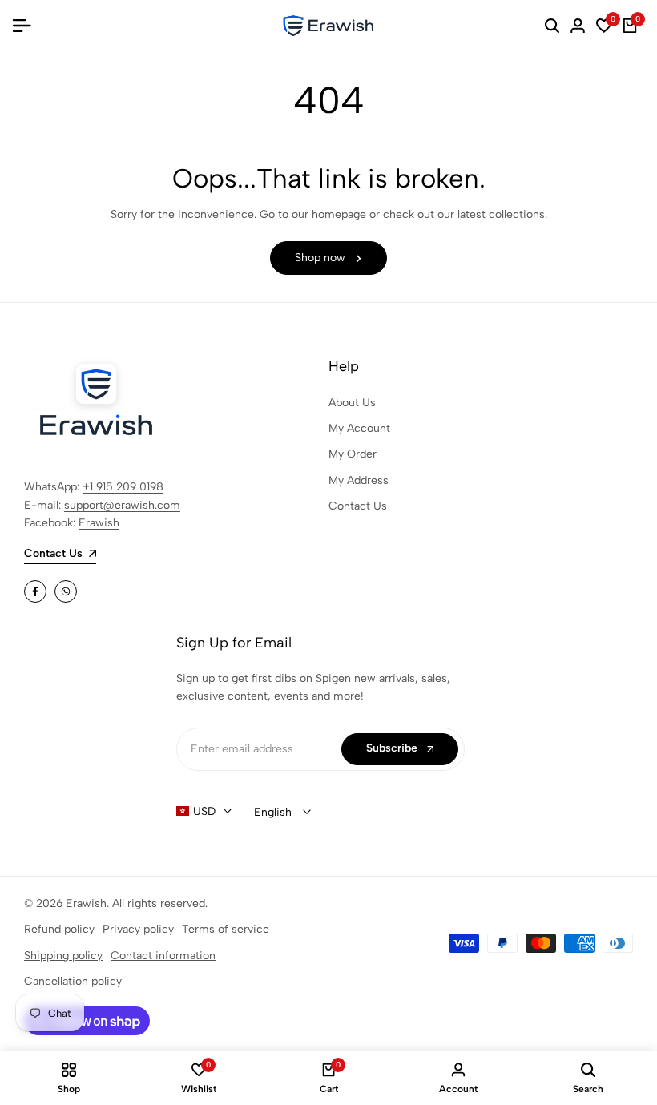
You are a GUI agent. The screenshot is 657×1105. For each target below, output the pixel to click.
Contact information (163, 955)
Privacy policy (138, 929)
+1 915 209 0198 (123, 487)
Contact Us (357, 506)
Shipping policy (63, 955)
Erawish (99, 523)
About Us (352, 402)
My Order (352, 454)
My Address (358, 480)
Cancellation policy (73, 981)
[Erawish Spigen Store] (328, 25)
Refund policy (59, 929)
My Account (359, 428)
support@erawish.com (122, 505)
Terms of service (225, 929)
